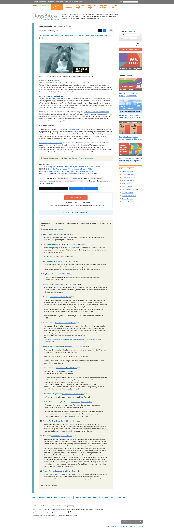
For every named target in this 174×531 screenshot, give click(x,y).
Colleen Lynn (84, 181)
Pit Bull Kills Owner (70, 181)
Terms (52, 506)
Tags (69, 26)
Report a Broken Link (46, 183)
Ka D (44, 234)
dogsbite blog (56, 7)
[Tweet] (100, 30)
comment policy (59, 229)
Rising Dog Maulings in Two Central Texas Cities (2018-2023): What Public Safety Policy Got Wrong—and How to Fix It (130, 138)
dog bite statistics (68, 7)
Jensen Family (48, 284)
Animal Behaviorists (128, 171)
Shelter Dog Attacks (129, 196)
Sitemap (140, 526)
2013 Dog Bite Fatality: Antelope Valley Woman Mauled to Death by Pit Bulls (71, 173)
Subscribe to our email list (132, 522)
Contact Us (44, 506)
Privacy (58, 506)
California (43, 181)
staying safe (115, 7)
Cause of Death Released (49, 80)
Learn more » (99, 205)
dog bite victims (103, 7)
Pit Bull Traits (126, 183)
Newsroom (35, 506)
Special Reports (127, 199)
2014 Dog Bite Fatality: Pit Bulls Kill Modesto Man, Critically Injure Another (70, 171)
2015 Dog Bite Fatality (97, 178)
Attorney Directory (68, 506)
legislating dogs (92, 7)
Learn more (132, 31)
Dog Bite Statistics (128, 177)
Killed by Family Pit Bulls (55, 96)
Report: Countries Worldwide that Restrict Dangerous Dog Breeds (130, 160)
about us (45, 6)
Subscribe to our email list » (76, 212)
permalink (103, 181)
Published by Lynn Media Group (67, 515)
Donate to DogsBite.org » (131, 49)
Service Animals (127, 193)
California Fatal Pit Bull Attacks (82, 158)
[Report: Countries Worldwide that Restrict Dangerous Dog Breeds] (130, 150)
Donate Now (76, 197)
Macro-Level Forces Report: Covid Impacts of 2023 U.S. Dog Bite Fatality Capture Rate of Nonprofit (130, 116)
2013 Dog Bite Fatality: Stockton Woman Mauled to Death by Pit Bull (69, 169)
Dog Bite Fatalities (63, 178)
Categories (62, 26)
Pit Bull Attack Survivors (130, 190)
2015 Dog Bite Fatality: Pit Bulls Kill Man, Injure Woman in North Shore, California (73, 167)
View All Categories (128, 202)
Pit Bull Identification (129, 180)
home (35, 6)
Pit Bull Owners (75, 178)
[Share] (104, 30)
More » (99, 19)
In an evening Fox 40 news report (50, 143)
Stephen (46, 274)
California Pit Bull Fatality (56, 181)
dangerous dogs (80, 7)
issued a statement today (71, 129)
